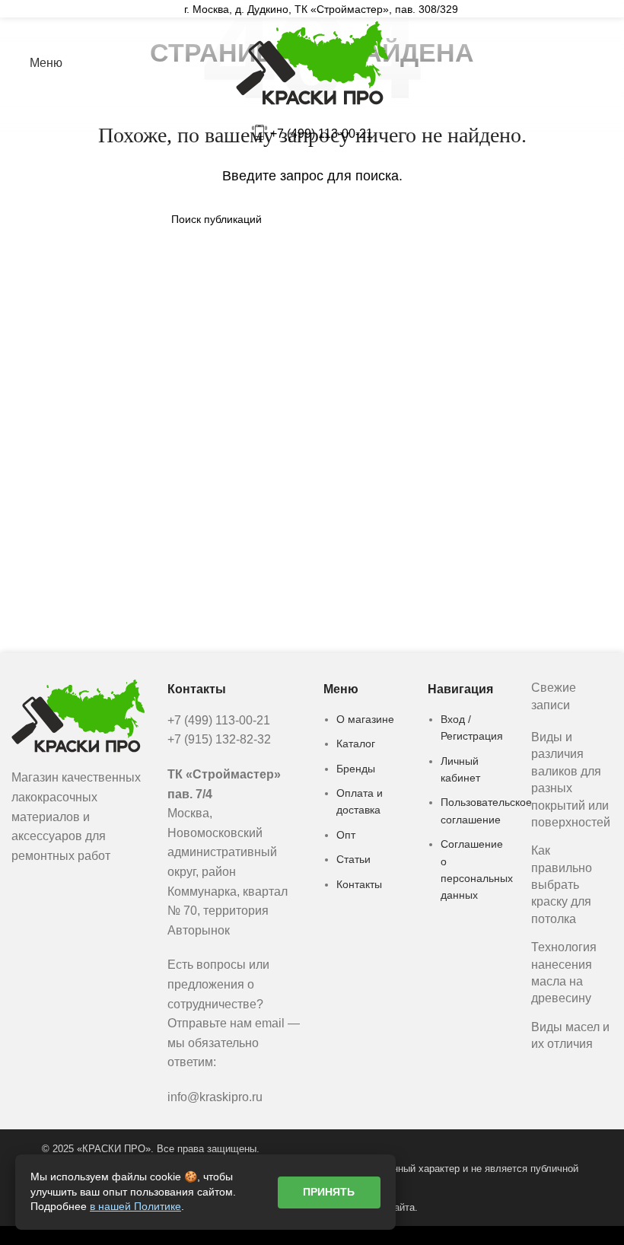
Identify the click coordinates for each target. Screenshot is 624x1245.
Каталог (355, 743)
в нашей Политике (135, 1206)
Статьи (353, 859)
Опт (345, 835)
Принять (329, 1192)
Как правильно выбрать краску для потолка (561, 884)
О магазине (365, 719)
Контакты (359, 884)
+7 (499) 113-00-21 (321, 133)
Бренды (355, 769)
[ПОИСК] (446, 219)
